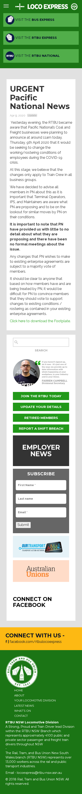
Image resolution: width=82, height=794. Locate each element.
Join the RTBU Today (41, 396)
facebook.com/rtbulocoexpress (36, 642)
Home (18, 690)
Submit (23, 525)
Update (32, 115)
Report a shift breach (41, 428)
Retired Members (41, 418)
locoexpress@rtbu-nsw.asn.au (39, 773)
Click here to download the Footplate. (40, 321)
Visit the (34, 20)
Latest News (24, 705)
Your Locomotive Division (35, 700)
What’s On (22, 710)
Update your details (41, 407)
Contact (21, 715)
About (19, 695)
